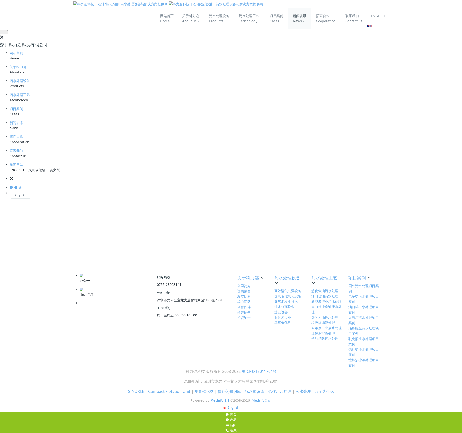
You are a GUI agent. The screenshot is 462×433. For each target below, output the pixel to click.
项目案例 (16, 108)
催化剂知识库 (229, 391)
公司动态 (332, 247)
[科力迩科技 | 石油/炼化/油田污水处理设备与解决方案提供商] (168, 4)
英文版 (55, 170)
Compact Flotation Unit (169, 391)
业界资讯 (332, 254)
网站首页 (16, 53)
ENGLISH (378, 15)
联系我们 (16, 150)
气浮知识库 (254, 391)
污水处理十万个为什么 (314, 391)
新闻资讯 (16, 122)
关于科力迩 (18, 67)
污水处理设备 (20, 81)
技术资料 (332, 262)
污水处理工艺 (20, 94)
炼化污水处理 (279, 391)
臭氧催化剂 (36, 170)
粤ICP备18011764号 (259, 371)
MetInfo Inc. (261, 400)
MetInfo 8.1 (219, 400)
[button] (236, 178)
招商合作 (16, 136)
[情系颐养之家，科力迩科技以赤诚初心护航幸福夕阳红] (333, 210)
